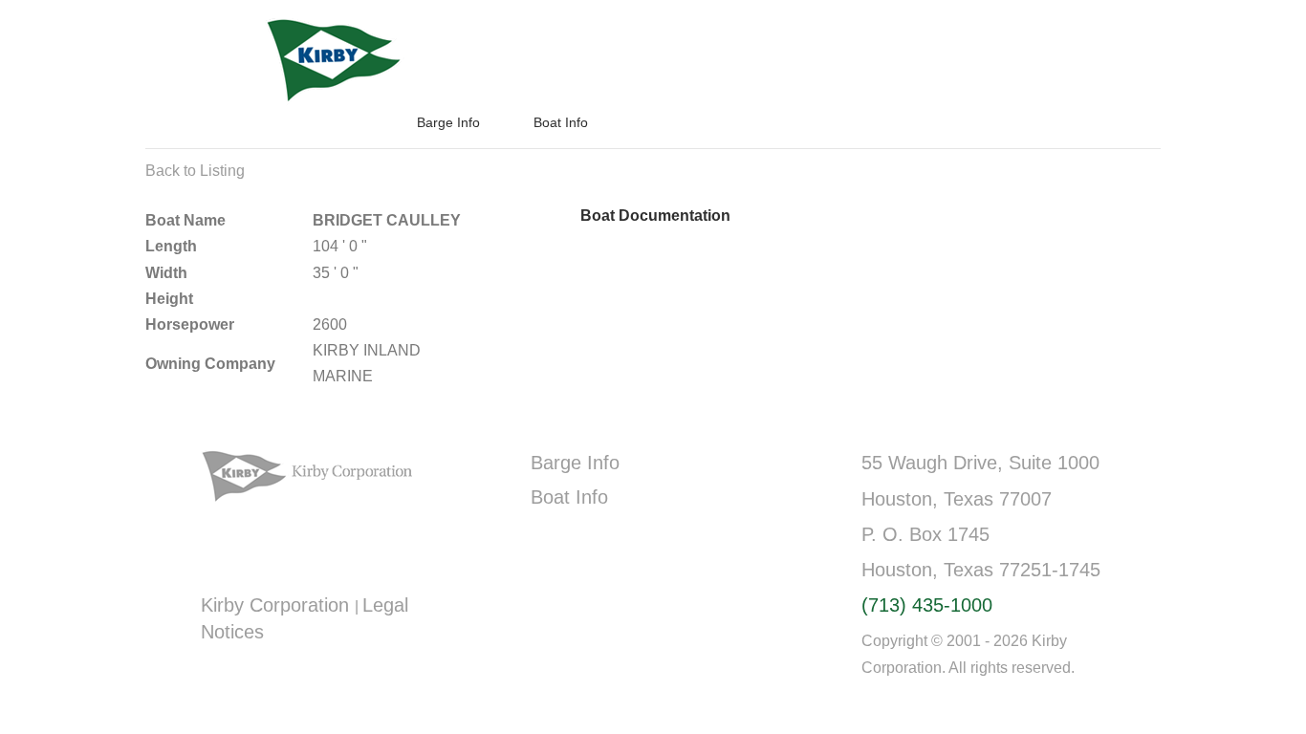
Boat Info (560, 122)
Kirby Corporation (278, 604)
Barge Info (448, 122)
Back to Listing (195, 170)
